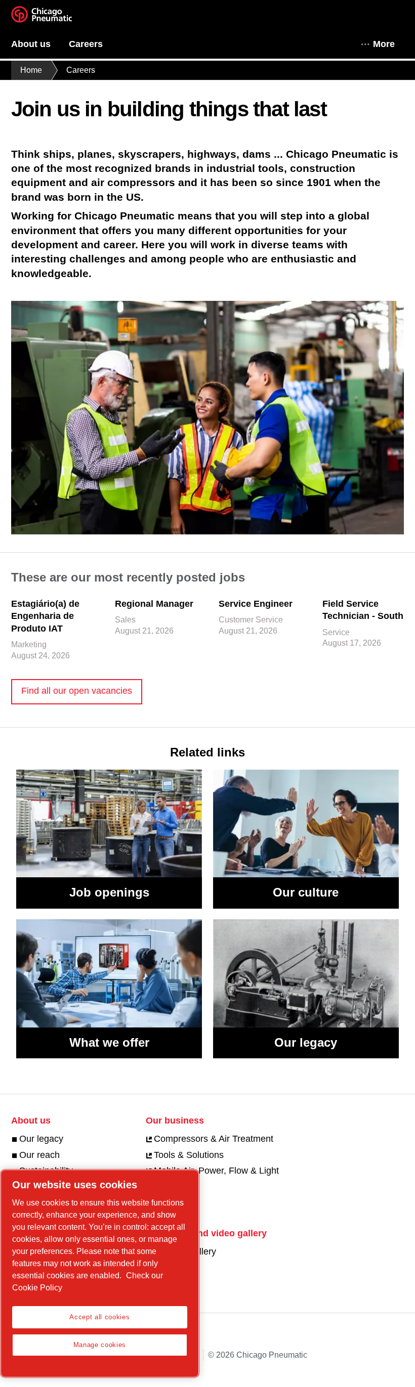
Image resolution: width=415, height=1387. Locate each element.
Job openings (109, 892)
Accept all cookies (99, 1317)
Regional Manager (154, 604)
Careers (86, 44)
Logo (54, 17)
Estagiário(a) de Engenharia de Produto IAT (45, 616)
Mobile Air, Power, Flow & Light (216, 1171)
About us (31, 44)
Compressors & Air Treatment (213, 1139)
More (384, 44)
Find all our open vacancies (76, 691)
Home (31, 70)
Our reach (39, 1155)
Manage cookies (99, 1345)
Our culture (306, 892)
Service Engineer (256, 604)
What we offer (109, 1042)
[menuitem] (40, 44)
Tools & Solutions (189, 1155)
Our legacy (305, 1042)
